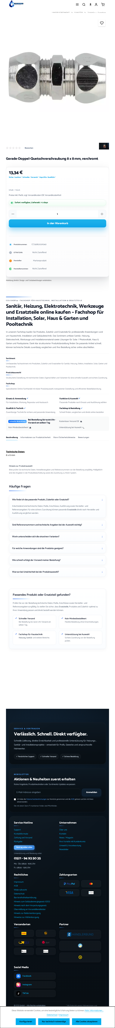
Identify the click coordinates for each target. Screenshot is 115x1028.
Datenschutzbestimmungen (36, 799)
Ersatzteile (72, 509)
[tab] (12, 438)
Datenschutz (19, 894)
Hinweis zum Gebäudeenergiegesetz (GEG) (32, 901)
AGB (72, 799)
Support (17, 830)
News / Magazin (66, 837)
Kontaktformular (21, 834)
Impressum (19, 882)
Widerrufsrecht (20, 890)
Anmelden (91, 792)
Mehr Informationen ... (94, 1010)
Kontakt (62, 834)
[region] (57, 77)
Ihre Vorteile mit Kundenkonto (72, 841)
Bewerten (29, 148)
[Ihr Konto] (96, 4)
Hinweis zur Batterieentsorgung (27, 913)
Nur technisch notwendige (54, 1021)
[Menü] (77, 4)
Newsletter (64, 849)
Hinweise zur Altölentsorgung (26, 917)
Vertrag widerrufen (24, 847)
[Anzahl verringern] (13, 214)
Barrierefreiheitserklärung (25, 897)
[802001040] (57, 77)
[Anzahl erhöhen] (102, 214)
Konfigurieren (25, 1021)
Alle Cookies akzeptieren (86, 1021)
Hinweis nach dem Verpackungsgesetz (30, 905)
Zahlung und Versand (23, 837)
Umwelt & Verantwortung (70, 845)
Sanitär (29, 637)
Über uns (63, 830)
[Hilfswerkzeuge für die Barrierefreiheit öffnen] (90, 4)
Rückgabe (18, 841)
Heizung (22, 637)
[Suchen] (84, 4)
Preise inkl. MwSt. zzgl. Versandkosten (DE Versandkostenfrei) (35, 195)
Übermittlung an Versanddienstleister (30, 909)
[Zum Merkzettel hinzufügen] (101, 22)
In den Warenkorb (57, 223)
